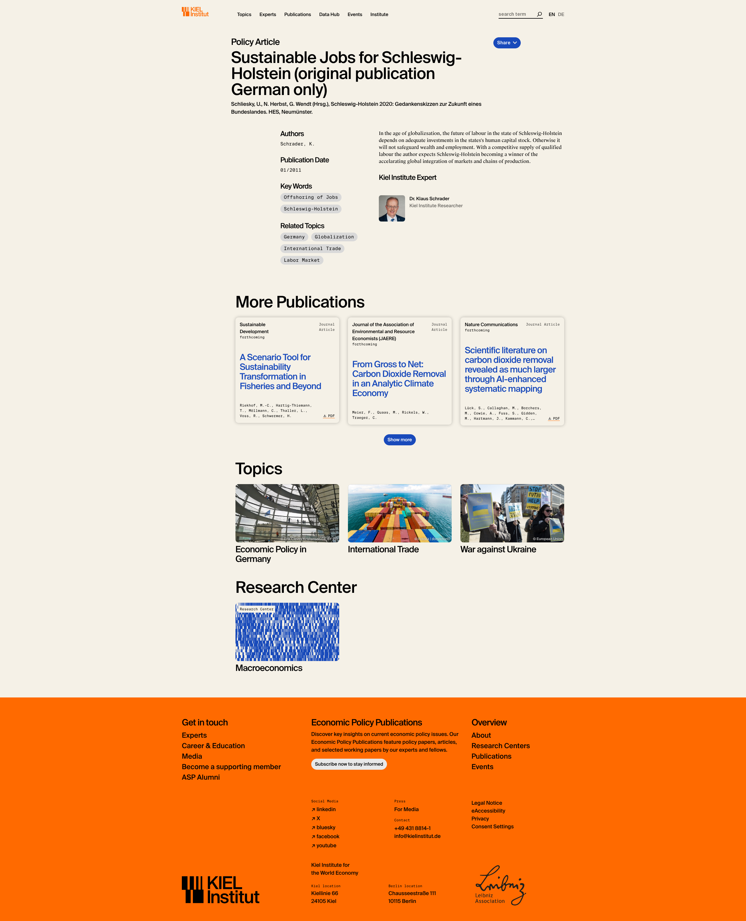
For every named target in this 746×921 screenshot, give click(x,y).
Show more (400, 440)
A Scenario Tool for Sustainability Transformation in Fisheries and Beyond (280, 372)
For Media (406, 809)
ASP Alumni (201, 777)
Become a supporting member (231, 766)
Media (192, 756)
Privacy (480, 818)
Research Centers (500, 745)
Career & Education (213, 745)
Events (482, 766)
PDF (331, 416)
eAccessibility (488, 810)
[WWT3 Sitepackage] (204, 11)
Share (504, 43)
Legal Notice (486, 802)
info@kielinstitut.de (417, 836)
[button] (244, 14)
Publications (491, 756)
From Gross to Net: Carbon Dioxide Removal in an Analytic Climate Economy (399, 379)
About (481, 735)
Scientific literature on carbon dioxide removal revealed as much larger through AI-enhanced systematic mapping (510, 370)
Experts (194, 735)
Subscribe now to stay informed (349, 764)
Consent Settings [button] (492, 826)
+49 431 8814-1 (412, 828)
